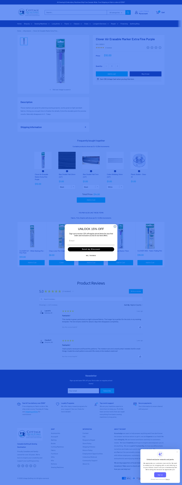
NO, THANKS (91, 255)
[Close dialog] (115, 226)
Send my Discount (91, 249)
